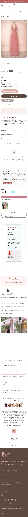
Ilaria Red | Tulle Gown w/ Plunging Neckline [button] (12, 257)
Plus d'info (23, 160)
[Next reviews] (25, 121)
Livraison (3, 486)
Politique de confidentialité (18, 483)
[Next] (24, 221)
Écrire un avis (5, 197)
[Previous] (3, 221)
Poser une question (6, 199)
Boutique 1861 (4, 65)
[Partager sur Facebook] (13, 143)
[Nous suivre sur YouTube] (12, 500)
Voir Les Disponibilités (18, 86)
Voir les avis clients (7, 183)
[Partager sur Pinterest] (17, 143)
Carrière (3, 493)
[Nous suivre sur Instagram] (5, 500)
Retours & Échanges (5, 484)
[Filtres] (2, 216)
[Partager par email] (19, 143)
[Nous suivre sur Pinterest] (9, 500)
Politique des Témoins (20, 480)
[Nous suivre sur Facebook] (2, 500)
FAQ (2, 495)
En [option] (4, 5)
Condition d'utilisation (20, 486)
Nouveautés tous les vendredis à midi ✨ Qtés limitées (14, 1)
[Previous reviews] (2, 121)
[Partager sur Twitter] (15, 143)
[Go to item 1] (5, 205)
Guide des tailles (4, 480)
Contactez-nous (4, 489)
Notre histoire (4, 491)
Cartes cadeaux (4, 482)
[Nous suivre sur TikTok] (15, 500)
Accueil (2, 16)
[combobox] (13, 11)
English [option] (10, 503)
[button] (3, 68)
